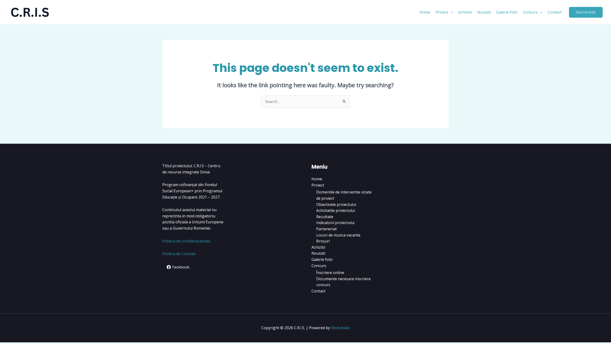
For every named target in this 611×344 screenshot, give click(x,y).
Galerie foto (506, 12)
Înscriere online (330, 272)
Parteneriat (326, 228)
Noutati (484, 12)
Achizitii (465, 12)
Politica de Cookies (179, 253)
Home (424, 12)
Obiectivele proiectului (336, 204)
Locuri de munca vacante (338, 235)
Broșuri (323, 241)
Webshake (340, 327)
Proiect (442, 12)
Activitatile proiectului (335, 210)
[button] (450, 12)
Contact (555, 12)
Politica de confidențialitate (186, 241)
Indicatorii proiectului (335, 222)
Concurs (530, 12)
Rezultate (324, 216)
